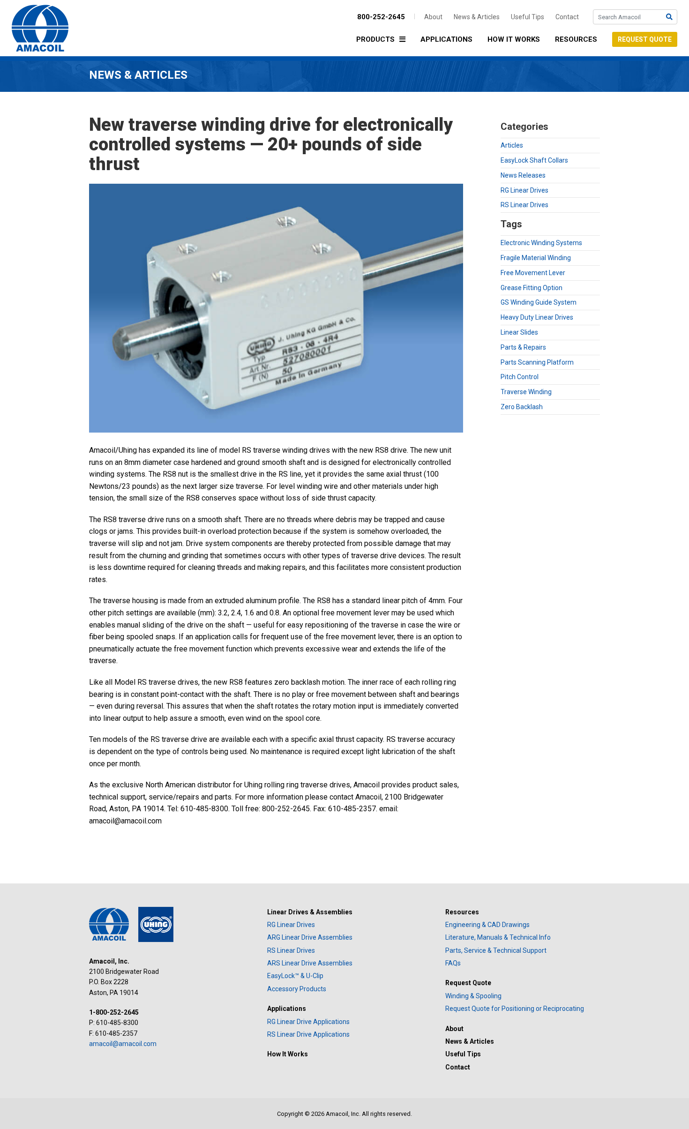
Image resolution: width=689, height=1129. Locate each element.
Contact (567, 17)
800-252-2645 (381, 17)
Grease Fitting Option (531, 288)
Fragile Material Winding (536, 258)
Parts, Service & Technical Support (496, 950)
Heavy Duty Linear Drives (537, 317)
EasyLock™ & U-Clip (295, 975)
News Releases (523, 175)
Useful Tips (527, 17)
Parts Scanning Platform (537, 362)
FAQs (453, 963)
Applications (446, 39)
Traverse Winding (526, 392)
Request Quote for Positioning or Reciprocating (514, 1008)
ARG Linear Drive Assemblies (309, 937)
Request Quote (645, 39)
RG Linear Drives (524, 190)
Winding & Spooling (473, 996)
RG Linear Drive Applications (308, 1021)
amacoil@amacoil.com (123, 1043)
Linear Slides (519, 332)
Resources (576, 39)
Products (375, 39)
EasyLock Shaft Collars (534, 160)
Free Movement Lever (533, 273)
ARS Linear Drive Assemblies (309, 963)
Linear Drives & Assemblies (309, 912)
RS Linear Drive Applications (308, 1034)
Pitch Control (520, 377)
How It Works (513, 39)
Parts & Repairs (523, 347)
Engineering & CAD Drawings (487, 924)
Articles (512, 145)
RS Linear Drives (524, 205)
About (433, 17)
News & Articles (477, 17)
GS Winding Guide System (539, 302)
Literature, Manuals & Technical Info (498, 937)
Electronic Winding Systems (541, 243)
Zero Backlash (522, 407)
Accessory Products (296, 989)
